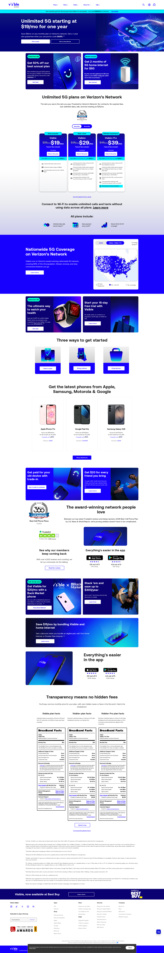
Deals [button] (75, 5)
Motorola (56, 931)
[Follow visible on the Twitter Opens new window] (22, 907)
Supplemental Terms (106, 940)
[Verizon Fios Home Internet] (64, 636)
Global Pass (81, 914)
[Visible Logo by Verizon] (14, 5)
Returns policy (101, 924)
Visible (101, 243)
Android (56, 909)
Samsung (56, 928)
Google (56, 925)
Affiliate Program (123, 916)
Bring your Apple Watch (103, 909)
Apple (55, 920)
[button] (143, 5)
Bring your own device (103, 906)
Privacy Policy (89, 942)
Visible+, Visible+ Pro (115, 243)
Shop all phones (58, 915)
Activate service (101, 919)
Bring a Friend (82, 928)
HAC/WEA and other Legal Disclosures (83, 940)
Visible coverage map (84, 909)
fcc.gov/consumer (60, 806)
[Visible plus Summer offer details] (64, 158)
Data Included (42, 785)
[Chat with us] (158, 932)
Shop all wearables (59, 917)
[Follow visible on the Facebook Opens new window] (28, 907)
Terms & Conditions (73, 942)
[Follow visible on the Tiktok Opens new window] (16, 906)
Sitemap (64, 940)
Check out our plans (84, 906)
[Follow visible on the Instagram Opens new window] (11, 907)
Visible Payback (82, 925)
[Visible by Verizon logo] (13, 949)
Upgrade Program (83, 920)
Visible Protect (101, 916)
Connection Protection (125, 914)
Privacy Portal (81, 942)
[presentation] (143, 5)
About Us (121, 906)
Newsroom (122, 911)
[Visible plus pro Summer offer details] (122, 158)
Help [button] (97, 5)
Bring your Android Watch (104, 911)
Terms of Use (70, 940)
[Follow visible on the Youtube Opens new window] (33, 906)
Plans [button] (65, 5)
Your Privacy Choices (111, 942)
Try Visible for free (83, 911)
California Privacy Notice (99, 942)
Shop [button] (55, 5)
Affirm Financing (101, 922)
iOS (55, 906)
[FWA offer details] (35, 77)
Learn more (100, 207)
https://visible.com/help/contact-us (53, 798)
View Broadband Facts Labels (82, 197)
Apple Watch (57, 923)
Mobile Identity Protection (118, 940)
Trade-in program (83, 923)
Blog (120, 909)
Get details (114, 11)
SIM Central (100, 927)
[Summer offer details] (64, 36)
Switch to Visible (102, 914)
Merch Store (57, 933)
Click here (42, 765)
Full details (53, 150)
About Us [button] (86, 5)
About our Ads (96, 940)
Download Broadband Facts (82, 830)
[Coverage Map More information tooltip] (136, 244)
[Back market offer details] (43, 603)
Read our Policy (60, 791)
